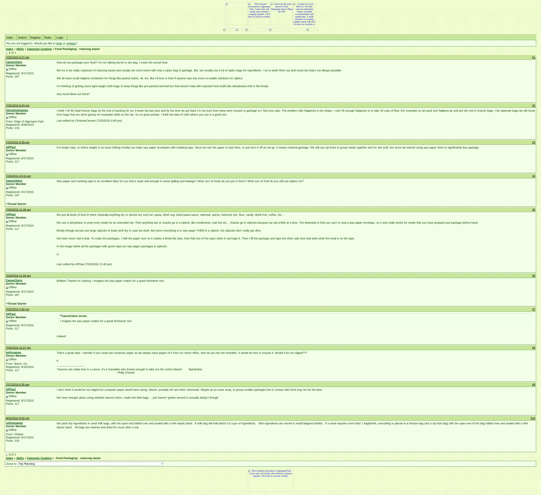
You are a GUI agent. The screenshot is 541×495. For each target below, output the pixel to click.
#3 (533, 142)
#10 (533, 418)
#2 (533, 105)
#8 (533, 347)
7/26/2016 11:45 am (18, 209)
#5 (533, 209)
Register (35, 37)
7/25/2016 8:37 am (17, 57)
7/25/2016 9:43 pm (17, 105)
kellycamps (13, 352)
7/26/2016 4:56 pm (17, 309)
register (71, 43)
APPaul (11, 147)
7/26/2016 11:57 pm (18, 347)
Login (59, 37)
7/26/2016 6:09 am (17, 142)
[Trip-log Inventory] (241, 30)
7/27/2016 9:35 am (17, 384)
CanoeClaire (14, 62)
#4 (533, 175)
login (59, 43)
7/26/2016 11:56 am (18, 275)
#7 (533, 309)
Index (9, 37)
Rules (47, 37)
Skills (20, 49)
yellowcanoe (14, 422)
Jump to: (12, 463)
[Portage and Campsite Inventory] (229, 30)
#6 (533, 275)
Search (22, 37)
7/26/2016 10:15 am (18, 175)
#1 (533, 57)
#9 (533, 384)
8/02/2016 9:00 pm (17, 418)
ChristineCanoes (17, 110)
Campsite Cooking (39, 49)
